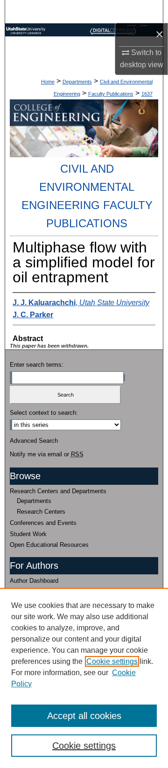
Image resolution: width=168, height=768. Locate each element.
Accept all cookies (84, 716)
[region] (84, 678)
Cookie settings (112, 661)
